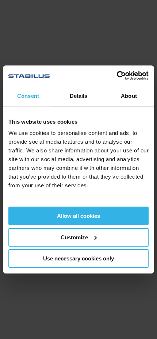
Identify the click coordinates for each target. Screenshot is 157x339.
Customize (74, 237)
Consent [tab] (28, 96)
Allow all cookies (78, 216)
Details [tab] (79, 96)
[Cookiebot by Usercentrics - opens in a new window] (117, 75)
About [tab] (129, 96)
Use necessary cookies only (78, 258)
